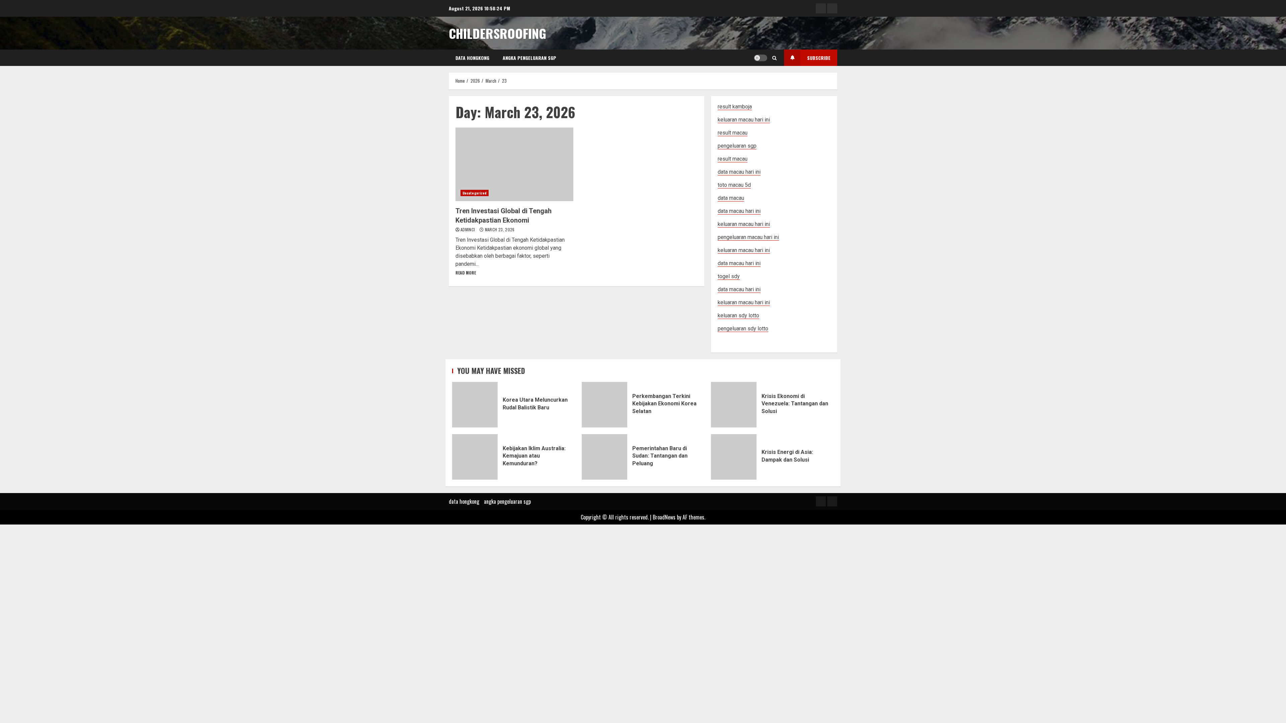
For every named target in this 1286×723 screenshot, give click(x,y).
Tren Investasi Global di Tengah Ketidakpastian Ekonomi (514, 164)
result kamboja (735, 106)
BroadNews (664, 517)
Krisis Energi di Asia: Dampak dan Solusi (734, 457)
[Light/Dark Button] (760, 58)
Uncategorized (474, 192)
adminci (468, 229)
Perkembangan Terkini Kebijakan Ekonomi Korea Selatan (604, 404)
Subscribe (819, 57)
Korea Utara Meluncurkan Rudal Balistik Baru (475, 404)
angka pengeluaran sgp (529, 57)
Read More (465, 272)
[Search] (774, 58)
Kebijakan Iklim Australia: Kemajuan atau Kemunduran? (475, 457)
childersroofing (497, 33)
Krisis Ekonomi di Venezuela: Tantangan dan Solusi (734, 404)
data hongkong (472, 57)
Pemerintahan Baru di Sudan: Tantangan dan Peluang (604, 457)
